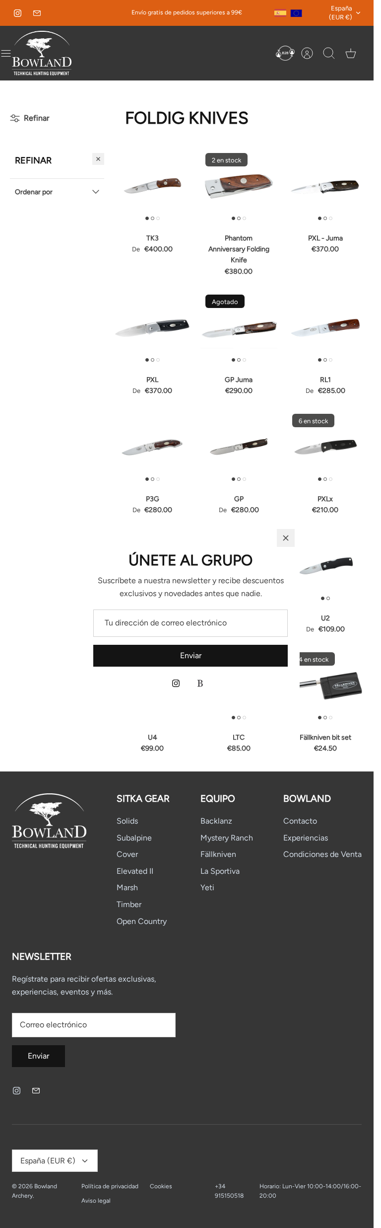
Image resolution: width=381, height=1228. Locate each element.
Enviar (190, 655)
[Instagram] (176, 683)
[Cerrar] (286, 538)
